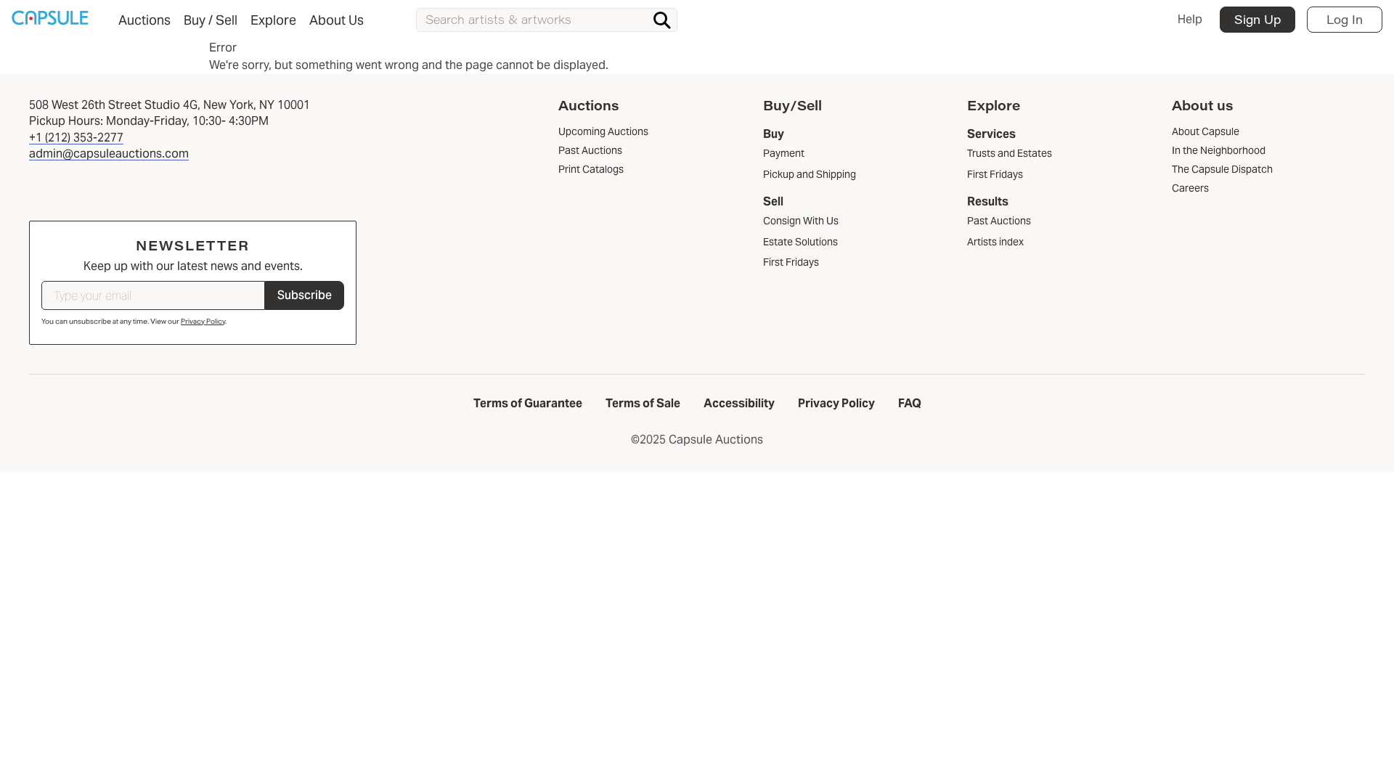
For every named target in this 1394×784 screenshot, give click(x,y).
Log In (1344, 19)
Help (1190, 19)
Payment (783, 153)
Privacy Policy (203, 321)
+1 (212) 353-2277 (76, 137)
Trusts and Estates (1009, 153)
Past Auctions (999, 220)
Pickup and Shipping (809, 174)
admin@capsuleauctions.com (109, 153)
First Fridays (791, 262)
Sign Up (1257, 19)
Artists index (995, 241)
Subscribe (304, 295)
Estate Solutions (800, 241)
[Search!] (662, 20)
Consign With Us (801, 220)
